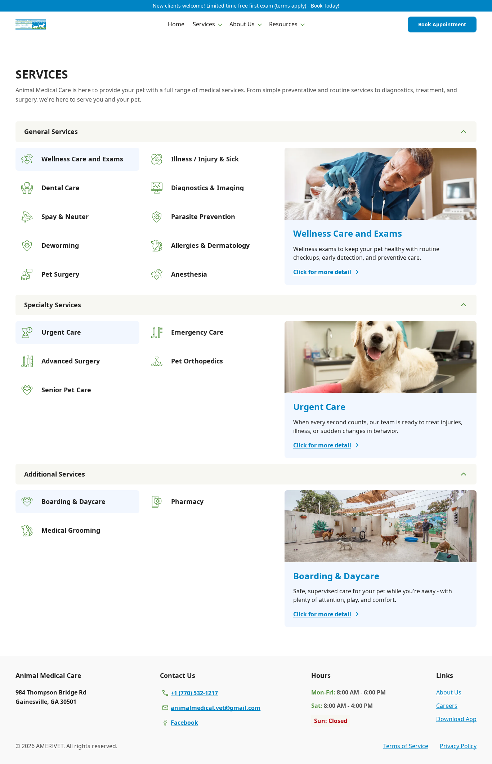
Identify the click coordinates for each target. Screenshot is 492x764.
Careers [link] (446, 706)
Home (176, 24)
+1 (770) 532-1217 (194, 693)
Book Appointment (442, 24)
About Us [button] (242, 24)
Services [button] (204, 24)
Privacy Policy (458, 746)
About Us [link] (448, 692)
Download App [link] (456, 719)
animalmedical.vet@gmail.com (215, 708)
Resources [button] (283, 24)
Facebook (184, 723)
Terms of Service (405, 746)
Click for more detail (322, 272)
